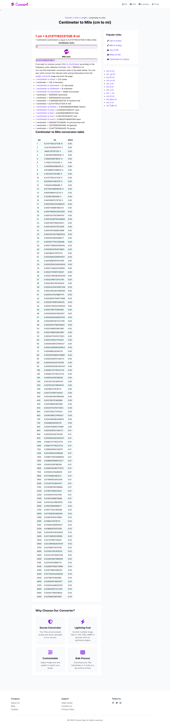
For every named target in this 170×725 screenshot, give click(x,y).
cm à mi (110, 87)
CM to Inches (115, 41)
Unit (134, 4)
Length (83, 18)
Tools (156, 4)
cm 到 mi (110, 77)
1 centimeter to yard (45, 110)
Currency (145, 4)
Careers (14, 709)
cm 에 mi (110, 96)
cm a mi (110, 83)
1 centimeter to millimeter (47, 88)
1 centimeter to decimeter (47, 85)
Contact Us (67, 706)
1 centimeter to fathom (46, 107)
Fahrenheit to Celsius (119, 59)
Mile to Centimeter (70, 64)
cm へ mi (110, 93)
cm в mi (110, 102)
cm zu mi (110, 80)
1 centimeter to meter (45, 79)
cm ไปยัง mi (111, 105)
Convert (21, 4)
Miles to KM (115, 54)
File (125, 4)
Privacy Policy (68, 709)
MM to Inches (115, 45)
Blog (13, 706)
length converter (43, 76)
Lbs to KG (114, 50)
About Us (15, 703)
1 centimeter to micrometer (48, 92)
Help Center (67, 703)
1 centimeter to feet (45, 113)
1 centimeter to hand (45, 119)
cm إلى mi (110, 74)
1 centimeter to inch (45, 116)
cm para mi (111, 99)
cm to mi (110, 71)
